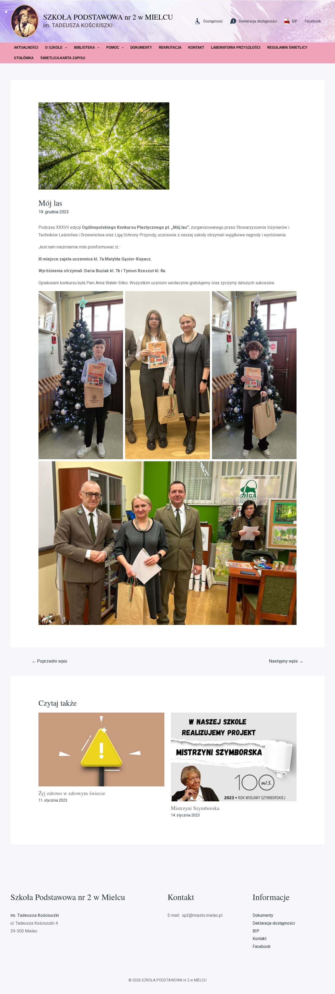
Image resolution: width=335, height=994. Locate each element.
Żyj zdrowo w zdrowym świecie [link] (71, 793)
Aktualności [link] (26, 47)
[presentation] (65, 47)
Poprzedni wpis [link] (49, 661)
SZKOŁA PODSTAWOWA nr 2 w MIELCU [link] (108, 17)
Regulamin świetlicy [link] (287, 47)
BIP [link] (256, 931)
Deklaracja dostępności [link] (274, 923)
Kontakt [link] (196, 47)
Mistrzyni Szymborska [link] (195, 808)
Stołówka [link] (24, 58)
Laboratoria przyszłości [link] (235, 47)
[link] (328, 33)
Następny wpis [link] (286, 661)
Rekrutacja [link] (170, 47)
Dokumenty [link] (141, 47)
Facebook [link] (313, 21)
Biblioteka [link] (84, 47)
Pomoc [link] (112, 47)
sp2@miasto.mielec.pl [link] (201, 915)
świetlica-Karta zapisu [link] (62, 58)
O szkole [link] (54, 47)
